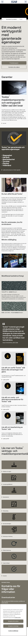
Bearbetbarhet (6, 497)
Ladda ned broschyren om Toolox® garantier (12, 169)
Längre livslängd (6, 563)
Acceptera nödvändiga (13, 626)
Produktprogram (14, 63)
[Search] (2, 2)
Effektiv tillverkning (7, 550)
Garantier (5, 575)
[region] (13, 620)
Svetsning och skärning (7, 536)
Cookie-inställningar (13, 630)
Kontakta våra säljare (14, 67)
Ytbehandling (5, 510)
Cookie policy (18, 617)
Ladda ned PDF (6, 379)
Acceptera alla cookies (13, 621)
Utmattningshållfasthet (7, 484)
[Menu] (25, 2)
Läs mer (4, 123)
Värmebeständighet (7, 523)
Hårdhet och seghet (7, 471)
